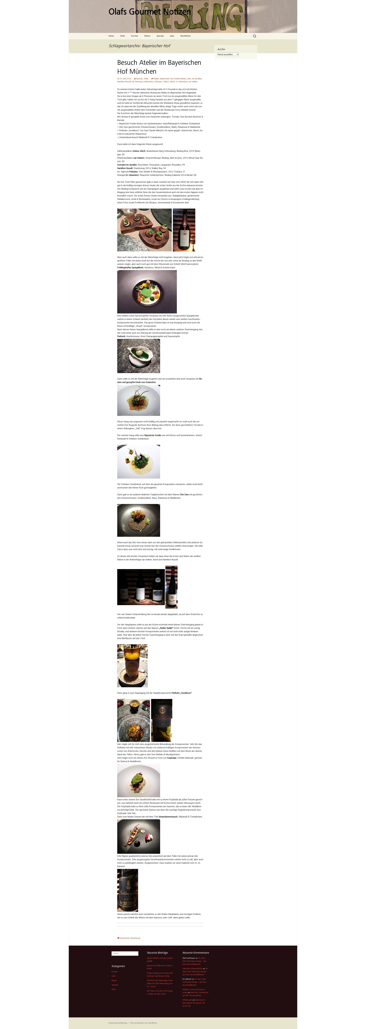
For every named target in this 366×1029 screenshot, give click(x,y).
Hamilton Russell (124, 82)
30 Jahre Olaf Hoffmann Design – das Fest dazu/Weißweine (194, 961)
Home (111, 36)
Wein (122, 36)
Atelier (156, 79)
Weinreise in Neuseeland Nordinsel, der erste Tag (193, 1003)
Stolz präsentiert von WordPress (143, 1023)
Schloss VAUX (169, 82)
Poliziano (158, 82)
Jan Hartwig (137, 82)
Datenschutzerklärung (118, 1023)
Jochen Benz (148, 82)
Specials (160, 36)
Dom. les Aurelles (194, 79)
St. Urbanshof (181, 82)
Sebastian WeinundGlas (192, 969)
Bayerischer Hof (166, 79)
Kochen (134, 36)
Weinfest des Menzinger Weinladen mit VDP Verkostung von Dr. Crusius (160, 984)
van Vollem (192, 82)
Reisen (147, 36)
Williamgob (187, 1000)
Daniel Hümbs (180, 79)
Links (172, 36)
